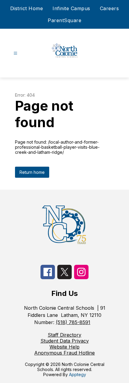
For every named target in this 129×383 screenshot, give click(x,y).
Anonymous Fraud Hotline (64, 353)
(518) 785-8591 (73, 322)
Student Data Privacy (64, 341)
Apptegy (77, 374)
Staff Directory (64, 335)
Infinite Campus (71, 8)
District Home (26, 8)
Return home (32, 172)
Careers (109, 8)
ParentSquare (64, 20)
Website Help (65, 347)
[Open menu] (15, 53)
